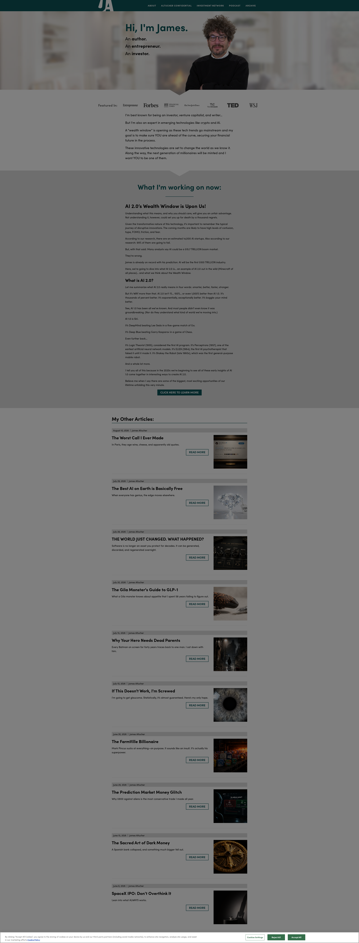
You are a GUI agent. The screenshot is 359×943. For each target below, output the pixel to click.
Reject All (276, 937)
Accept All (296, 937)
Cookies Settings (255, 937)
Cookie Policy (33, 939)
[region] (179, 937)
